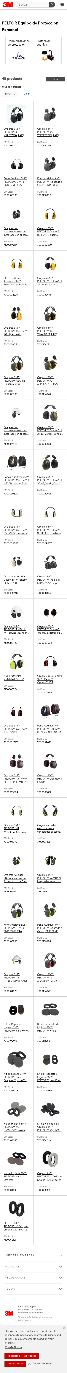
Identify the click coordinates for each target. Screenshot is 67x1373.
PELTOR (7, 94)
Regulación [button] (15, 1277)
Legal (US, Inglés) (27, 1306)
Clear (27, 93)
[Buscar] (52, 4)
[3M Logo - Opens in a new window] (8, 4)
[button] (40, 1364)
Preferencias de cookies (30, 1313)
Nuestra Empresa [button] (20, 1255)
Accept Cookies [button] (15, 1364)
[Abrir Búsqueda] (62, 4)
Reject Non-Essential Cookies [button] (22, 1356)
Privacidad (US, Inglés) (30, 1310)
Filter (56, 79)
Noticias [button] (12, 1266)
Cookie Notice (13, 1347)
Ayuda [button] (10, 1289)
